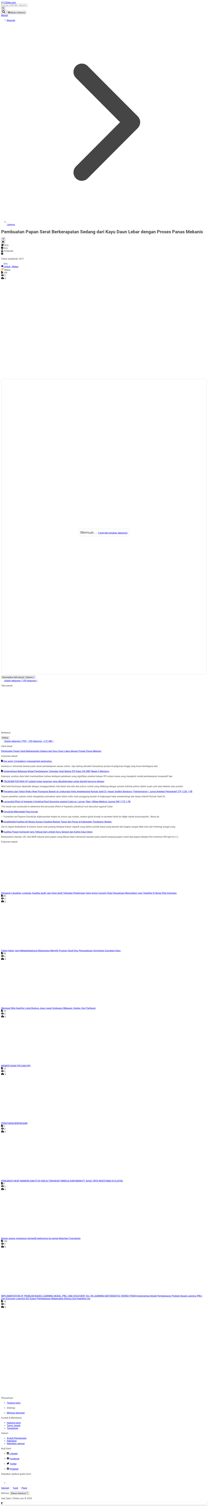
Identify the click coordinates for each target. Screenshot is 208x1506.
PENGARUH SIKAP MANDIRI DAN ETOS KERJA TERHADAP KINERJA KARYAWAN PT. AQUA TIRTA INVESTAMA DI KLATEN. (62, 1180)
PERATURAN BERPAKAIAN (14, 1123)
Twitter (13, 1464)
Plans (24, 1488)
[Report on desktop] (3, 242)
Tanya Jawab (13, 1425)
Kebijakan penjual (16, 1443)
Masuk (4, 15)
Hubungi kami (14, 1422)
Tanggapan (12, 1428)
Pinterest (14, 1469)
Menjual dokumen (16, 1413)
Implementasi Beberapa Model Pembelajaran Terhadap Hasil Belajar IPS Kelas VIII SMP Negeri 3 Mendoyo (56, 771)
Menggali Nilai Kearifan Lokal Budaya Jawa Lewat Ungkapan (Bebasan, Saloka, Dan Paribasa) (48, 1008)
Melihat (5, 738)
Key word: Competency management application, (27, 761)
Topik (15, 1488)
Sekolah (5, 1488)
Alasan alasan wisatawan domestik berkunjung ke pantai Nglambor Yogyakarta (41, 1238)
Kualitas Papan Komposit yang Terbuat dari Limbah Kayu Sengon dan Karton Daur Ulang (47, 832)
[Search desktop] (3, 8)
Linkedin (13, 1453)
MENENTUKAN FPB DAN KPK (16, 1065)
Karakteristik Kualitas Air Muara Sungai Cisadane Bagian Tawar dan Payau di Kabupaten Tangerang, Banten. (57, 821)
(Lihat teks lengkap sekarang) (113, 533)
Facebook (14, 1458)
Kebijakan (12, 1441)
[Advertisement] (12, 322)
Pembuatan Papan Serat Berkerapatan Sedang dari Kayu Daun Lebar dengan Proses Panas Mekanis (51, 751)
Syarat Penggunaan (17, 1438)
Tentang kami (14, 1403)
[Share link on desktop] (3, 239)
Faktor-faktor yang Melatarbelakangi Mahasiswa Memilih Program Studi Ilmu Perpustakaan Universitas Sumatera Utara (61, 950)
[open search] (3, 12)
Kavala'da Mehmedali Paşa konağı (20, 811)
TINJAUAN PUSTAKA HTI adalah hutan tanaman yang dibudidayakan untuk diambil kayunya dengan (53, 781)
